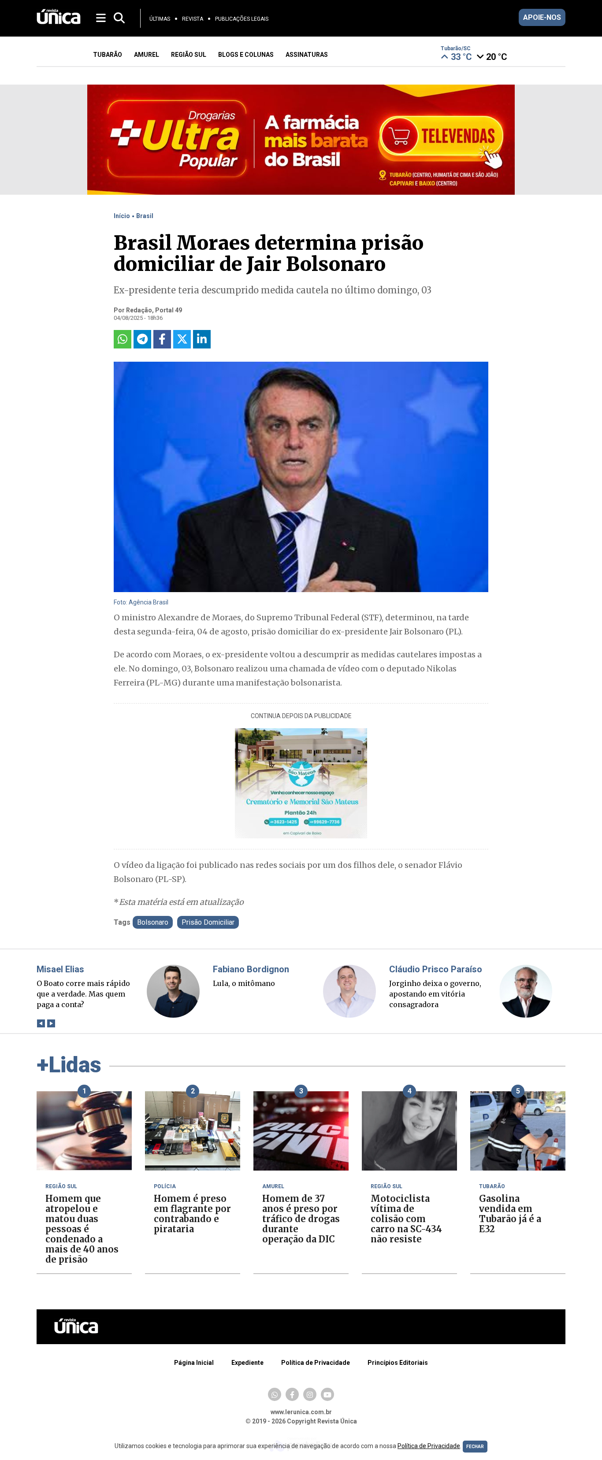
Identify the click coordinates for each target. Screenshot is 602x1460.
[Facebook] (292, 1394)
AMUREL (146, 54)
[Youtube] (327, 1394)
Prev (40, 1023)
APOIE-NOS (542, 17)
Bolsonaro (152, 922)
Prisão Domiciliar (208, 922)
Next (50, 1023)
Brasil (144, 215)
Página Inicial (194, 1362)
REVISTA (192, 19)
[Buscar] (119, 18)
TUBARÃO (107, 54)
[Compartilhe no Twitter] (182, 339)
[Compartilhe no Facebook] (162, 339)
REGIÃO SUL (188, 54)
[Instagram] (309, 1394)
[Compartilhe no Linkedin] (202, 339)
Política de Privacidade (315, 1362)
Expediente (247, 1362)
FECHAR (475, 1446)
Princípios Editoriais (398, 1362)
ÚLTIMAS (159, 19)
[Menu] (101, 17)
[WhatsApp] (274, 1394)
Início (122, 215)
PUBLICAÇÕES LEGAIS (241, 19)
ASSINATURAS (307, 54)
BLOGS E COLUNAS (246, 54)
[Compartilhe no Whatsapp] (122, 339)
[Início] (59, 22)
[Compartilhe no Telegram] (142, 339)
